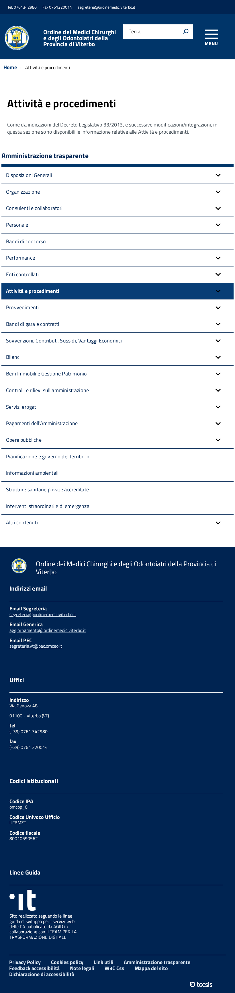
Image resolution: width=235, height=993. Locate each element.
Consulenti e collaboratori (34, 208)
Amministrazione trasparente (157, 962)
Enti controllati (22, 274)
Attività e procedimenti (32, 291)
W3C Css (114, 968)
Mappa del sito (151, 968)
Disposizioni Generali (29, 175)
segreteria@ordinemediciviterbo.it (42, 614)
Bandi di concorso (26, 241)
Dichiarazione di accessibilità (41, 974)
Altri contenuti (22, 522)
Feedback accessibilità (34, 968)
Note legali (82, 968)
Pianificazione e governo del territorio (47, 456)
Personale (17, 225)
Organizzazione (23, 192)
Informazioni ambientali (32, 473)
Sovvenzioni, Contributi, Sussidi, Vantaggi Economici (64, 340)
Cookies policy (67, 962)
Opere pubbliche (24, 440)
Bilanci (13, 357)
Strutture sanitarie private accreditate (47, 489)
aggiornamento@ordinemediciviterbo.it (47, 630)
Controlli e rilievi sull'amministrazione (47, 390)
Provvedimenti (22, 307)
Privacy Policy (25, 962)
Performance (20, 258)
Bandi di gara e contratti (32, 324)
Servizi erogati (22, 407)
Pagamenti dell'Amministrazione (42, 423)
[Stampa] (186, 31)
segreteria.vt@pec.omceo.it (35, 645)
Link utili (103, 962)
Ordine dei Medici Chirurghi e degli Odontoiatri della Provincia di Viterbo (79, 38)
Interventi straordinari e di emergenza (47, 506)
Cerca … (136, 32)
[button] (218, 175)
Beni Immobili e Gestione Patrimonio (46, 373)
